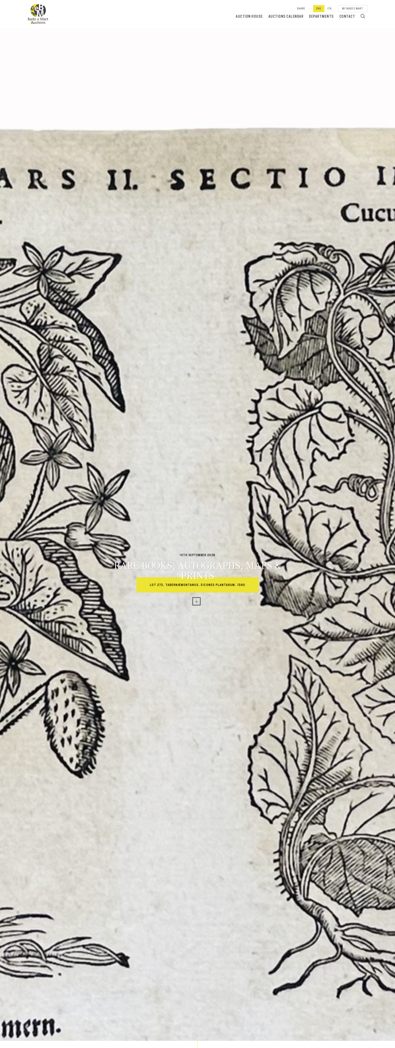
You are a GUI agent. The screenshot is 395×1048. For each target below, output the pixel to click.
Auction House (249, 16)
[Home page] (38, 14)
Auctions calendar (286, 16)
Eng (318, 8)
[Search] (362, 16)
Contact (347, 16)
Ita (330, 8)
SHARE (301, 8)
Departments (321, 16)
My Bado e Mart (352, 8)
